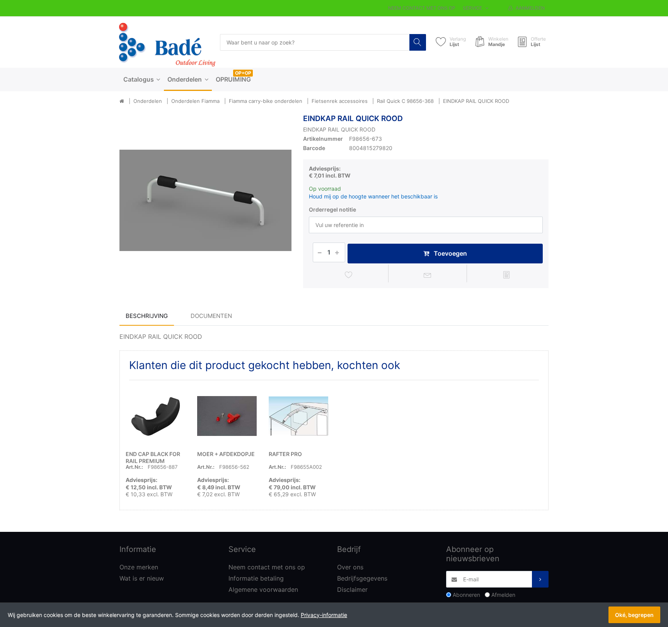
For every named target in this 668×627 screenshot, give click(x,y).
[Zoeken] (417, 42)
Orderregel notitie (332, 209)
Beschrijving (147, 315)
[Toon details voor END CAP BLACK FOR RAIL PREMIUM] (155, 416)
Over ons (350, 567)
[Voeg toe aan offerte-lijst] (506, 274)
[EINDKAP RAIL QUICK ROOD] (205, 200)
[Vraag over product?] (428, 274)
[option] (205, 200)
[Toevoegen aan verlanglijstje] (349, 274)
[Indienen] (540, 579)
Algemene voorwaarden (263, 589)
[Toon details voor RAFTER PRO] (298, 416)
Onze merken (138, 567)
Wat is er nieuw (141, 578)
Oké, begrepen (634, 615)
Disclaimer (352, 589)
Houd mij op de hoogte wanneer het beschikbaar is (373, 196)
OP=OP (243, 73)
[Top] (121, 101)
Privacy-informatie (324, 615)
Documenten (211, 315)
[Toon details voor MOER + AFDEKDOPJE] (227, 416)
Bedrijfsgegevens (362, 578)
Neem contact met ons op (421, 8)
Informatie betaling (256, 578)
